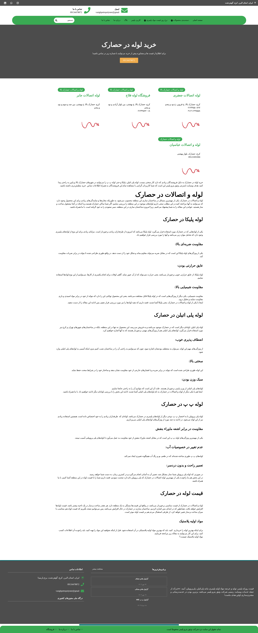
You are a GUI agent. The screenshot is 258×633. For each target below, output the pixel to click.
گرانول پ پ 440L (142, 600)
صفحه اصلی (198, 20)
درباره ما (117, 20)
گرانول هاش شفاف (141, 579)
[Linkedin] (5, 3)
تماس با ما (106, 20)
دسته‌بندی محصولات (181, 20)
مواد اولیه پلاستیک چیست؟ (191, 537)
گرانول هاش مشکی (141, 589)
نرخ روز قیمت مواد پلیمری (156, 20)
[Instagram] (18, 3)
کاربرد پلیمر (136, 20)
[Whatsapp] (11, 3)
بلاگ (126, 20)
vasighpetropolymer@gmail (107, 12)
